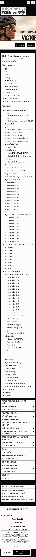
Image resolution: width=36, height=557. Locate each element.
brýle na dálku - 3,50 (13, 200)
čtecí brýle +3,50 (13, 295)
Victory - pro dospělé (13, 342)
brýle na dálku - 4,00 (13, 203)
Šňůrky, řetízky (11, 380)
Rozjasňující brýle (10, 174)
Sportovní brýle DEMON (14, 132)
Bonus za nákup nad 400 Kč (13, 487)
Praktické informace (11, 87)
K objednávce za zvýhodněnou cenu (17, 500)
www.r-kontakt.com (18, 526)
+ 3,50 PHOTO (11, 265)
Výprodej (8, 395)
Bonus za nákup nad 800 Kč (13, 490)
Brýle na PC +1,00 (13, 224)
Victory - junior (11, 345)
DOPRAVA (8, 84)
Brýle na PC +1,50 (13, 227)
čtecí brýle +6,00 (13, 310)
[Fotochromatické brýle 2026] (18, 40)
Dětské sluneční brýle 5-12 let (16, 171)
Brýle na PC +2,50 (13, 232)
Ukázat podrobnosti (7, 551)
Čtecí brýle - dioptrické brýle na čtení (18, 274)
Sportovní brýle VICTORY (15, 135)
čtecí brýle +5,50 (13, 307)
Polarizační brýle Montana (15, 162)
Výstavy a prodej (10, 81)
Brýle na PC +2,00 (13, 229)
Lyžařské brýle (9, 336)
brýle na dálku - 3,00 (13, 197)
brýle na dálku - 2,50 (13, 194)
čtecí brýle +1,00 (13, 280)
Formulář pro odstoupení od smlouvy (17, 101)
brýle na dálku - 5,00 (13, 209)
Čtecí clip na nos (12, 322)
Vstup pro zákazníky (13, 95)
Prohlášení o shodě (11, 98)
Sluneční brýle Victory (12, 144)
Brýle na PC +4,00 (13, 241)
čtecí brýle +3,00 (13, 292)
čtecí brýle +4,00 (13, 298)
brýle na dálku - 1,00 (13, 186)
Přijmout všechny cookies (21, 552)
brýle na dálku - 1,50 (13, 189)
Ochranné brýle (10, 369)
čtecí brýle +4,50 (13, 301)
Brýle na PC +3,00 (13, 235)
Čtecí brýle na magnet (14, 325)
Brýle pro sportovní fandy (13, 363)
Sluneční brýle (11, 147)
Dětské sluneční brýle (12, 165)
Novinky (7, 78)
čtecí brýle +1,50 (13, 283)
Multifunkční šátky (10, 366)
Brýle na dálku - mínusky (13, 180)
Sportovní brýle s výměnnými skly (17, 138)
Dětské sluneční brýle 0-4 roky (16, 168)
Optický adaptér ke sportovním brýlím (19, 386)
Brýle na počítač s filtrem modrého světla (14, 433)
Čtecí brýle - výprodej (15, 313)
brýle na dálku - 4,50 (13, 206)
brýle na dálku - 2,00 (13, 191)
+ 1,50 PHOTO (11, 253)
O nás (7, 75)
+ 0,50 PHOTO (11, 247)
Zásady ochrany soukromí (22, 547)
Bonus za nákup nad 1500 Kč (13, 493)
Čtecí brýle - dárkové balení (17, 316)
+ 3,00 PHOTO (11, 262)
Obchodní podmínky (11, 89)
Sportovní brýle (10, 124)
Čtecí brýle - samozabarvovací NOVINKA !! (19, 244)
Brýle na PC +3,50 (13, 238)
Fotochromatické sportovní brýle (15, 110)
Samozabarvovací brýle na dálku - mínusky (19, 177)
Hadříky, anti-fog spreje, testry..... (17, 383)
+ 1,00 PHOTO (11, 250)
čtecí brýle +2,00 (13, 286)
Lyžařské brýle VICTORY (15, 339)
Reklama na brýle (10, 372)
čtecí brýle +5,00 (13, 304)
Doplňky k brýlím (10, 374)
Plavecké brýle (9, 360)
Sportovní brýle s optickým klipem (17, 141)
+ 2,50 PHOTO (11, 259)
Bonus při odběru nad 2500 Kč (14, 496)
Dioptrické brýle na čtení (12, 271)
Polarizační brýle (10, 150)
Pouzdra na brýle (12, 377)
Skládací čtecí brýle (13, 319)
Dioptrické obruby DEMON (15, 328)
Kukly (6, 351)
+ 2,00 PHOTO (11, 256)
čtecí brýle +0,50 (13, 277)
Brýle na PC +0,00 (13, 218)
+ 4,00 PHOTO (11, 268)
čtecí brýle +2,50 (13, 289)
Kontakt (7, 92)
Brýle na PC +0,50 (13, 221)
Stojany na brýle (10, 389)
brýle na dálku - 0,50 (13, 183)
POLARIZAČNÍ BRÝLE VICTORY (18, 153)
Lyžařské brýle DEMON (14, 348)
